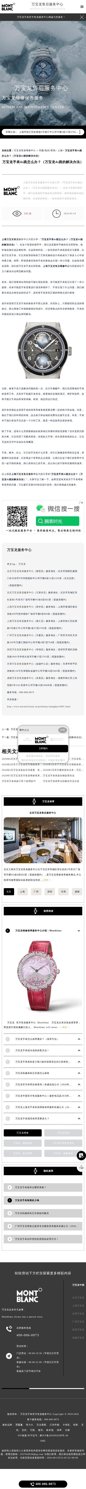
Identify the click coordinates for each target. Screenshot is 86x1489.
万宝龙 (22, 564)
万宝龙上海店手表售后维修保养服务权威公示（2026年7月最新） (50, 1107)
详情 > (47, 880)
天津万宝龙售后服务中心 (20, 664)
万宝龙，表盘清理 (22, 1153)
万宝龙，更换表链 (22, 1143)
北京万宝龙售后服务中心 (20, 571)
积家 (75, 1425)
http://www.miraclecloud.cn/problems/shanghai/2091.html (39, 706)
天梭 (67, 1430)
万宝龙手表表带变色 (63, 1143)
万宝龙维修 (23, 1133)
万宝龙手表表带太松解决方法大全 (61, 781)
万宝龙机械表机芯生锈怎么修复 (32, 1073)
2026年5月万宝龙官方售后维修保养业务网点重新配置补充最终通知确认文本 (43, 775)
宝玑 (24, 1430)
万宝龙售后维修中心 (25, 150)
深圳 (49, 891)
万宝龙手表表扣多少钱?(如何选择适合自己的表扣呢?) (44, 1062)
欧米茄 (50, 1430)
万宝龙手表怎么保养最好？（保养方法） (37, 1039)
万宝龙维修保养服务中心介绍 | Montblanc (38, 930)
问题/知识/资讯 (47, 150)
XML (43, 1441)
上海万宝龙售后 (51, 266)
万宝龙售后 (13, 239)
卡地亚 (66, 1425)
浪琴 (59, 1430)
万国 (32, 1430)
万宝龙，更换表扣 (63, 1153)
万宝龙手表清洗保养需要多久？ (32, 1118)
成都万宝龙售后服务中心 (20, 678)
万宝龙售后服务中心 (47, 4)
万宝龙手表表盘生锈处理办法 (59, 775)
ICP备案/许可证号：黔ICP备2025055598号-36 (43, 1435)
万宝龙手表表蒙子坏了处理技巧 (19, 781)
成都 (77, 891)
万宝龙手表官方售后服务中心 (36, 1414)
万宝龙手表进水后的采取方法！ (32, 1050)
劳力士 (29, 1425)
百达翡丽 (41, 1425)
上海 (60, 150)
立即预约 (43, 748)
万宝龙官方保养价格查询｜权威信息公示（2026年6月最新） (47, 1084)
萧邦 (40, 1430)
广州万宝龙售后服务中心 (20, 635)
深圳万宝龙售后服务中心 (20, 649)
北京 (8, 891)
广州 (36, 891)
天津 (63, 891)
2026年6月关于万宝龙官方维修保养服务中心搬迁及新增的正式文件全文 (40, 764)
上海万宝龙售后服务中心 (20, 607)
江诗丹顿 (54, 1425)
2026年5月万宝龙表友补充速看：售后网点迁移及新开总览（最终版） (39, 770)
